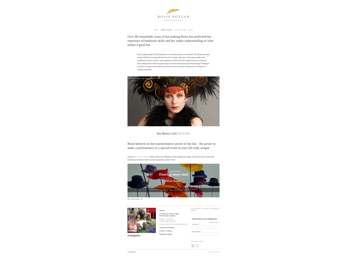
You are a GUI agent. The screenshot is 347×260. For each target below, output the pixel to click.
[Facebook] (197, 247)
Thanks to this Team (214, 252)
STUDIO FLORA (180, 30)
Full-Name (195, 224)
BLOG (191, 30)
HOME (156, 30)
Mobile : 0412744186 (166, 219)
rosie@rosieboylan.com (167, 221)
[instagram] (193, 247)
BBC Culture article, (141, 157)
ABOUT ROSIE (166, 30)
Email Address (196, 231)
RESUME (184, 133)
